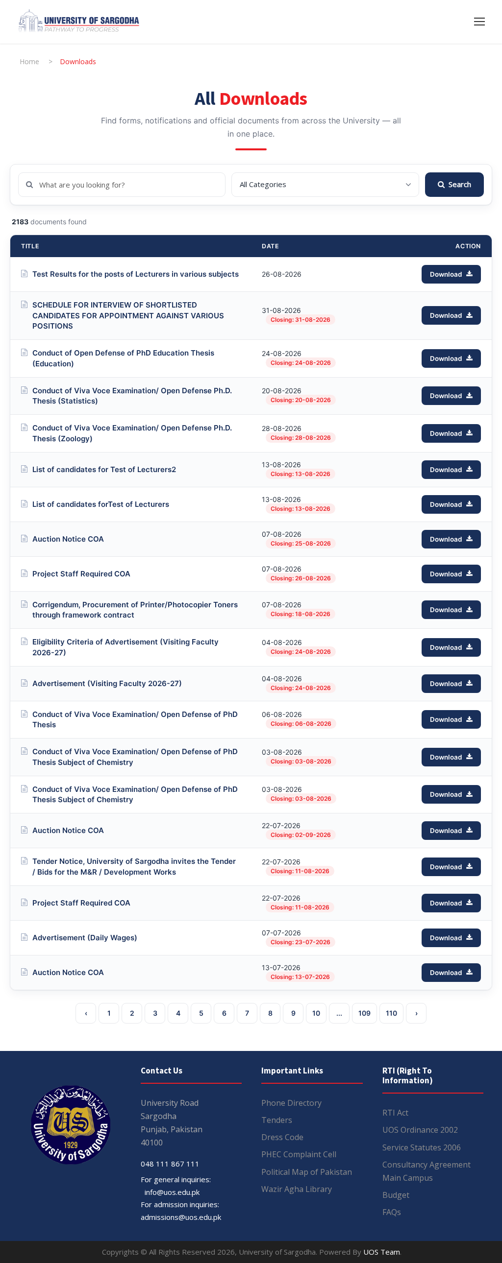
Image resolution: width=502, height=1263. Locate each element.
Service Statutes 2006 (421, 1147)
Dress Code (282, 1137)
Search (460, 184)
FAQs (391, 1212)
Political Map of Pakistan (306, 1172)
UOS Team (381, 1252)
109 (364, 1013)
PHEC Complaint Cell (298, 1154)
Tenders (276, 1120)
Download (446, 274)
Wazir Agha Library (296, 1189)
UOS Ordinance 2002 (420, 1129)
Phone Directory (291, 1102)
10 (316, 1013)
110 (391, 1013)
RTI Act (395, 1112)
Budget (395, 1195)
